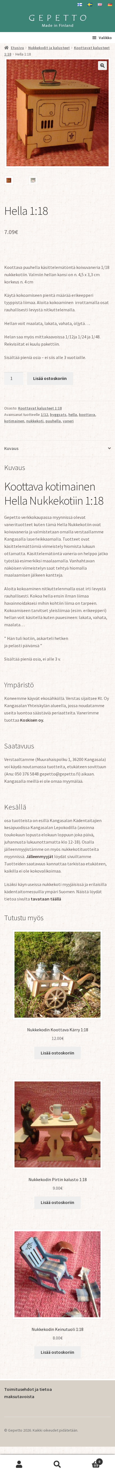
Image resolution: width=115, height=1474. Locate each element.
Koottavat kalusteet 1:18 (40, 408)
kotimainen (14, 420)
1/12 (44, 414)
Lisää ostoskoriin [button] (57, 1053)
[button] (102, 65)
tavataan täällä (45, 899)
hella (72, 414)
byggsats (58, 414)
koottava (87, 414)
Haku (57, 1464)
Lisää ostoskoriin (50, 378)
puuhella (53, 420)
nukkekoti (35, 420)
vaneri (68, 420)
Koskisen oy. (32, 720)
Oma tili (19, 1464)
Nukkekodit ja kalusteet (49, 47)
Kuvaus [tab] (11, 448)
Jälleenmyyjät (39, 856)
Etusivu (17, 47)
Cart (88, 1460)
